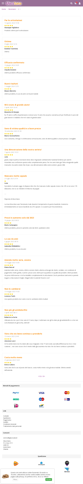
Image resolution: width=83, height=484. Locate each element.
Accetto (48, 479)
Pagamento (7, 420)
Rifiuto (15, 479)
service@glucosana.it (10, 438)
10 (43, 376)
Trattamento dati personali (12, 426)
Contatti (6, 416)
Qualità (5, 422)
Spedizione (7, 418)
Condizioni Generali (9, 424)
